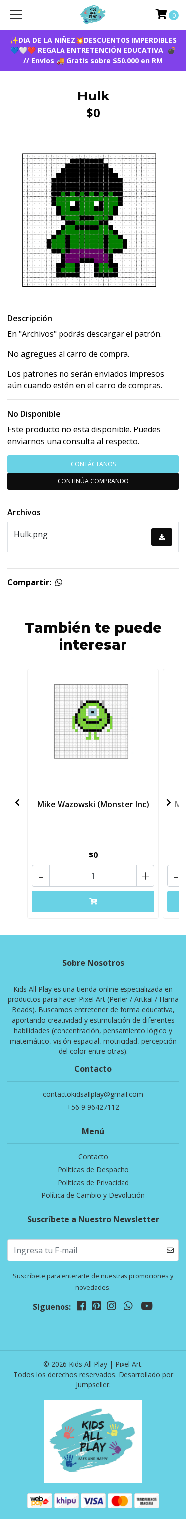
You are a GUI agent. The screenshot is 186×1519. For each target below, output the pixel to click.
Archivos (24, 512)
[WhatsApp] (128, 1308)
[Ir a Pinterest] (96, 1308)
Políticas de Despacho (93, 1169)
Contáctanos (93, 464)
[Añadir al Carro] (93, 901)
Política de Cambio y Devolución (93, 1195)
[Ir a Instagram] (111, 1308)
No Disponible (34, 413)
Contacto (93, 1156)
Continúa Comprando (93, 481)
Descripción (29, 318)
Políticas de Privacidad (93, 1182)
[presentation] (17, 802)
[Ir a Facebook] (81, 1308)
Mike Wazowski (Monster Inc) (93, 804)
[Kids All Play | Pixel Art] (93, 15)
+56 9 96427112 (93, 1107)
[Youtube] (146, 1308)
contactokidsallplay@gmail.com (93, 1094)
